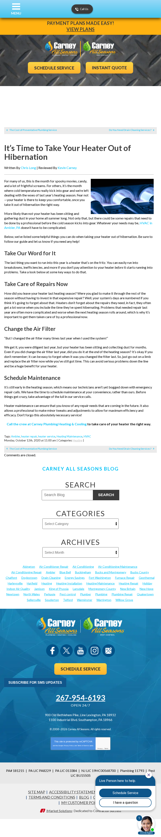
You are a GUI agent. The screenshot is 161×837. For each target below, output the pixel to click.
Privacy (100, 748)
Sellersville (34, 600)
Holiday (147, 583)
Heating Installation (69, 583)
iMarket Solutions (59, 811)
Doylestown (29, 577)
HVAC (87, 436)
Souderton (52, 600)
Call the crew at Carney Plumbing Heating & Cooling (47, 424)
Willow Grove (124, 600)
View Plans (80, 29)
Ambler (15, 436)
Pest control (68, 594)
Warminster (84, 600)
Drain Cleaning (51, 577)
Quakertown (145, 594)
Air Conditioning (83, 566)
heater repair (29, 436)
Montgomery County (102, 589)
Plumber (85, 594)
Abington (29, 566)
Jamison (39, 589)
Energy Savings (75, 577)
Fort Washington (100, 577)
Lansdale (78, 589)
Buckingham (83, 572)
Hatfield (32, 583)
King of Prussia (59, 589)
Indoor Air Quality (18, 589)
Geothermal (147, 577)
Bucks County (139, 572)
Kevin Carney (67, 168)
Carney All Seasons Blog (80, 469)
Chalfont (11, 577)
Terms (106, 748)
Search (106, 495)
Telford (68, 600)
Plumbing (101, 594)
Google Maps (108, 650)
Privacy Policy (69, 745)
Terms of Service (83, 745)
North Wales (31, 594)
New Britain (127, 589)
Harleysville (15, 583)
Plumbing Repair (122, 594)
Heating (77, 440)
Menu (16, 13)
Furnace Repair (125, 577)
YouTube (80, 650)
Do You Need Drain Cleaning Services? (130, 130)
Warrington (103, 600)
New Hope (146, 589)
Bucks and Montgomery (110, 572)
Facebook (52, 650)
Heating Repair (128, 583)
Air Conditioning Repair (26, 572)
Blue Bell (65, 572)
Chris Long (28, 168)
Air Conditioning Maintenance (117, 566)
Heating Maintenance (69, 436)
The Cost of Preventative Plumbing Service (33, 130)
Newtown (12, 594)
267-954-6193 (80, 697)
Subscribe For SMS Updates (35, 682)
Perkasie (49, 594)
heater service (46, 436)
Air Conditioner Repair (53, 566)
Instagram (94, 650)
